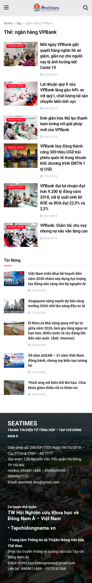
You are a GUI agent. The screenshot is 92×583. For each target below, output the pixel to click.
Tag (18, 23)
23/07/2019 (49, 136)
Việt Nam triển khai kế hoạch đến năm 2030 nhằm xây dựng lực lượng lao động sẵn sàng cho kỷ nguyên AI (57, 278)
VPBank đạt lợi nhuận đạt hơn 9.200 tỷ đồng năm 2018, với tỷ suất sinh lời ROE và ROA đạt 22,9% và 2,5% (62, 197)
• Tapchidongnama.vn (32, 528)
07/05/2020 (49, 74)
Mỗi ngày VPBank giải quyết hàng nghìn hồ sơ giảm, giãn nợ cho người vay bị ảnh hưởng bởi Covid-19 (61, 56)
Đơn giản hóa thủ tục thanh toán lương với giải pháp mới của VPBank (63, 124)
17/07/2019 (49, 176)
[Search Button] (85, 7)
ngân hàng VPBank (39, 23)
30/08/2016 (49, 238)
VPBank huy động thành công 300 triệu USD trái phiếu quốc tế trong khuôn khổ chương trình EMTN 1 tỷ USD (63, 158)
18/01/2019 (49, 216)
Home (8, 23)
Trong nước (16, 46)
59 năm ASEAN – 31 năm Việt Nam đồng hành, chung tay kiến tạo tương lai (57, 360)
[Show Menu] (6, 7)
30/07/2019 (49, 108)
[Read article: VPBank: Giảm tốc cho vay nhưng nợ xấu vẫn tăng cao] (21, 235)
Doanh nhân (16, 227)
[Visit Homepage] (45, 8)
